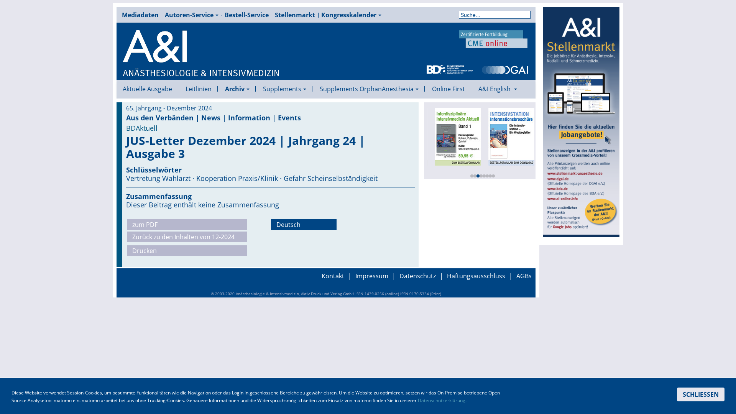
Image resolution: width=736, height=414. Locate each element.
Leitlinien (199, 88)
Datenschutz (417, 276)
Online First (448, 88)
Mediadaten (140, 15)
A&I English (495, 88)
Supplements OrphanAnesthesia (367, 88)
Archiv (235, 88)
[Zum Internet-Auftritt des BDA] (450, 69)
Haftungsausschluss (476, 276)
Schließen (701, 394)
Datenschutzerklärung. (442, 400)
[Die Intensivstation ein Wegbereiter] (509, 136)
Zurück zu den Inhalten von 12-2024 (183, 237)
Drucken (144, 251)
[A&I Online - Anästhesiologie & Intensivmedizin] (201, 53)
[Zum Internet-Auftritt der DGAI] (505, 69)
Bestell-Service (247, 15)
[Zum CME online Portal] (493, 38)
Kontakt (333, 276)
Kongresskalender (348, 15)
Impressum (371, 276)
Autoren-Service (189, 15)
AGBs (524, 276)
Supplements (282, 88)
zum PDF (145, 224)
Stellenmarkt (295, 15)
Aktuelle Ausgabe (147, 88)
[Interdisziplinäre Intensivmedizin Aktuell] (455, 136)
